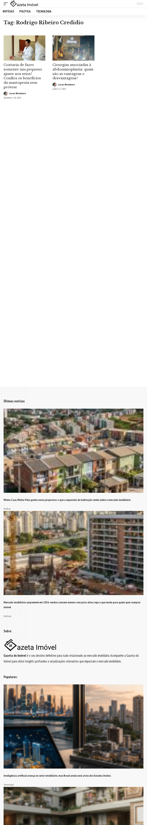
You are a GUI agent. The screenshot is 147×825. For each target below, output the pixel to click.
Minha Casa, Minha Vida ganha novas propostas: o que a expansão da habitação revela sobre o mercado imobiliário (67, 500)
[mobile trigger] (7, 4)
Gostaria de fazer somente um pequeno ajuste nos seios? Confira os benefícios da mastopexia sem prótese (23, 76)
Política (7, 509)
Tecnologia (9, 784)
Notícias (7, 616)
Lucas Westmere (17, 93)
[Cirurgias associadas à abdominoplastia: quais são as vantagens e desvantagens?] (73, 48)
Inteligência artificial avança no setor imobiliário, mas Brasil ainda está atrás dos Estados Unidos (57, 775)
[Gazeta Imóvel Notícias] (24, 4)
